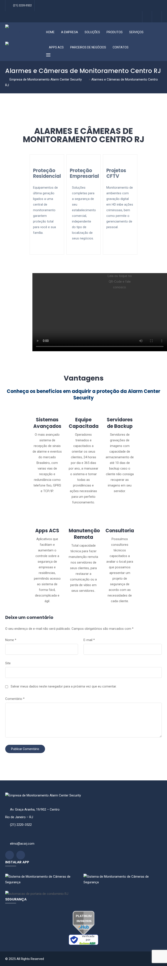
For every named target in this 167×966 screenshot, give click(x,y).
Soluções (92, 32)
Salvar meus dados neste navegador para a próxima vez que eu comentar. (64, 686)
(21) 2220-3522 (22, 5)
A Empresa (69, 32)
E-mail (89, 640)
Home (50, 32)
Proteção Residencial (47, 173)
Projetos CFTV (116, 173)
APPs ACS (56, 47)
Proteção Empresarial (84, 173)
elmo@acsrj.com (22, 844)
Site (8, 663)
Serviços (136, 32)
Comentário (15, 699)
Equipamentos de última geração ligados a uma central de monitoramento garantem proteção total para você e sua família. (45, 210)
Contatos (121, 47)
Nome (10, 640)
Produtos (115, 32)
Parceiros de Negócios (88, 47)
